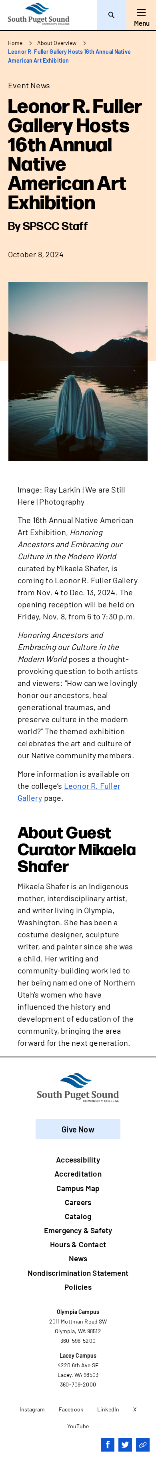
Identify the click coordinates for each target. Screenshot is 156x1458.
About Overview (57, 42)
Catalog (78, 1216)
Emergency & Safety (78, 1230)
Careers (78, 1202)
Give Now (78, 1129)
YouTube (78, 1426)
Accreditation (77, 1173)
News (78, 1258)
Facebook (71, 1409)
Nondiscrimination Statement (78, 1272)
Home (15, 42)
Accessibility (78, 1159)
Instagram (32, 1409)
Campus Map (78, 1188)
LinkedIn (108, 1409)
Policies (78, 1286)
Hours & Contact (78, 1244)
